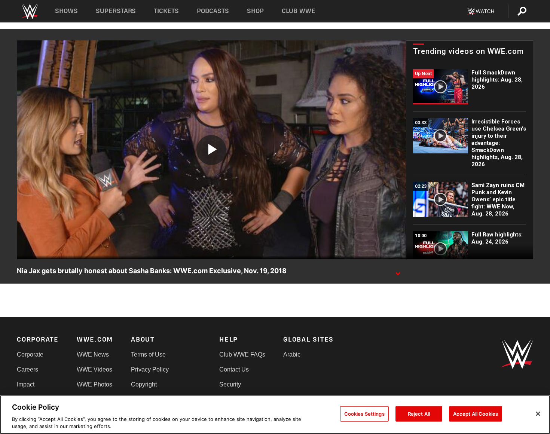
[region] (275, 414)
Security (230, 384)
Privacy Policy (150, 369)
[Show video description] (397, 271)
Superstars (116, 11)
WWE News (93, 354)
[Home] (29, 11)
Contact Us (234, 369)
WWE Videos (94, 369)
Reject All (419, 414)
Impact (25, 384)
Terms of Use (148, 354)
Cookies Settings (364, 414)
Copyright (144, 384)
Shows (66, 11)
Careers (27, 369)
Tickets (166, 11)
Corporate (30, 354)
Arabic (291, 354)
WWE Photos (94, 384)
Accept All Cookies (475, 414)
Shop (255, 11)
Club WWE (298, 11)
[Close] (538, 414)
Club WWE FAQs (242, 354)
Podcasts (213, 11)
